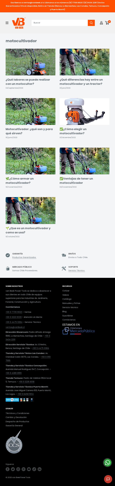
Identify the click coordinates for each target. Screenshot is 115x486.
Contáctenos (68, 319)
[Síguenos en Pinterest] (24, 469)
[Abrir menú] (7, 23)
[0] (107, 23)
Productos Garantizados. (24, 257)
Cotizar (65, 290)
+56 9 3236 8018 (26, 381)
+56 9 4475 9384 (14, 322)
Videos (65, 295)
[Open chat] (108, 479)
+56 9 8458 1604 (26, 394)
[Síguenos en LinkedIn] (40, 469)
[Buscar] (91, 23)
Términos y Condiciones (17, 413)
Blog (64, 311)
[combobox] (60, 23)
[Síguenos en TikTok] (34, 469)
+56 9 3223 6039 (14, 317)
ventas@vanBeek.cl (15, 327)
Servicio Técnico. (76, 270)
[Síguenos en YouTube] (29, 469)
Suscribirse (67, 315)
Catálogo (67, 299)
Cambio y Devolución (16, 417)
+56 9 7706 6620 (14, 312)
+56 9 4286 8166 (14, 373)
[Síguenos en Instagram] (18, 469)
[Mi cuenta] (101, 22)
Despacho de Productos (17, 421)
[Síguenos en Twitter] (13, 469)
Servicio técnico (70, 307)
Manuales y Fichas (71, 303)
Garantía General (14, 425)
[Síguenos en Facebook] (8, 469)
